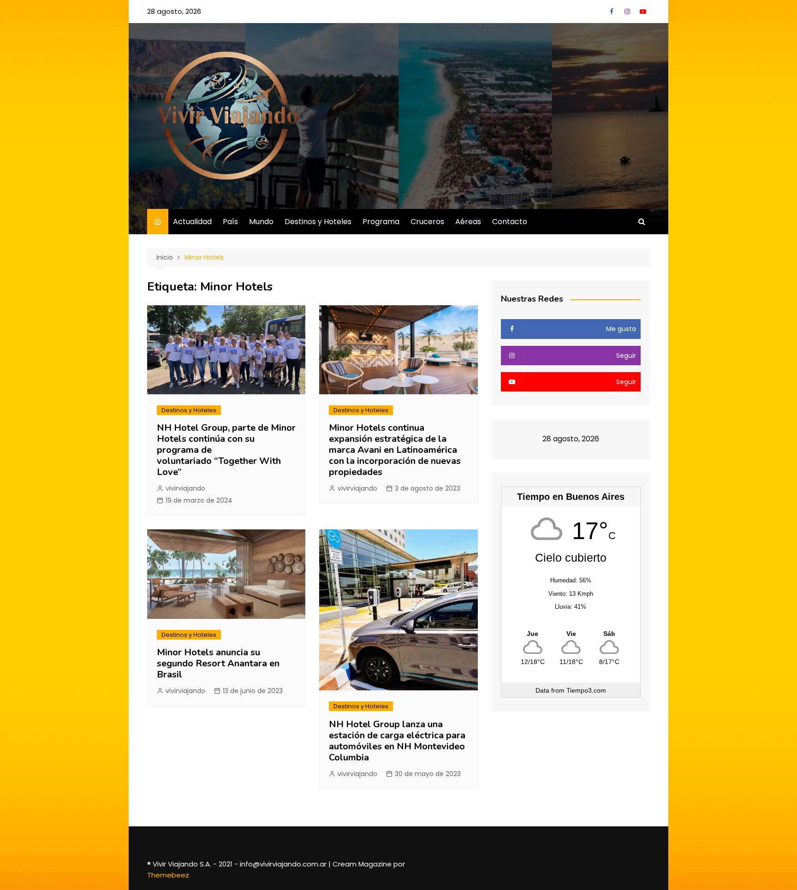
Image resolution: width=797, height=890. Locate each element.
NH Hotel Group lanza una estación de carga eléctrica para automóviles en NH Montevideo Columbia (397, 741)
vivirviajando (185, 488)
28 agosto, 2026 (174, 11)
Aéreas (468, 221)
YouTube (643, 11)
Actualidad (192, 221)
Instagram (627, 11)
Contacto (509, 221)
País (230, 221)
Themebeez (168, 875)
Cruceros (427, 221)
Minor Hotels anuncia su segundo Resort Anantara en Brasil (218, 663)
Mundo (261, 221)
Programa (381, 221)
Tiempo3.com (586, 690)
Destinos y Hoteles (318, 221)
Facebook (612, 11)
